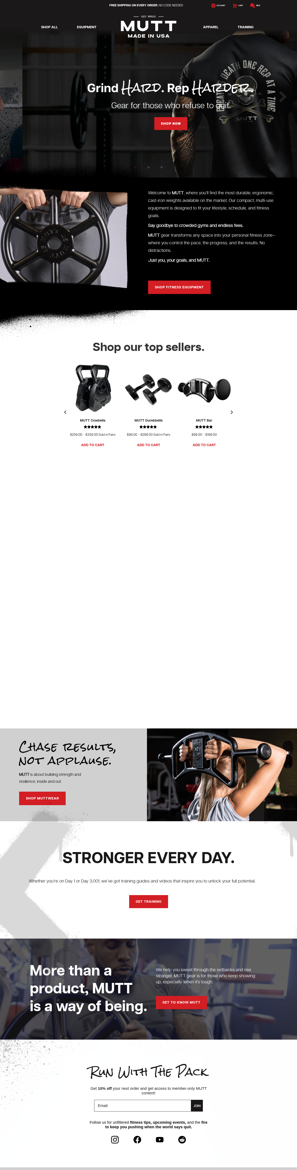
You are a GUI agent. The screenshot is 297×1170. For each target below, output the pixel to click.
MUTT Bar (204, 420)
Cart (240, 6)
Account (220, 6)
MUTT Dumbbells (149, 420)
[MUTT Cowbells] (93, 388)
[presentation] (65, 412)
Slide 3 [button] (161, 167)
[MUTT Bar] (204, 388)
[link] (115, 1139)
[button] (4, 94)
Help (257, 6)
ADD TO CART (92, 445)
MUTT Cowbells (92, 420)
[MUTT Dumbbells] (148, 388)
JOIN (197, 1105)
